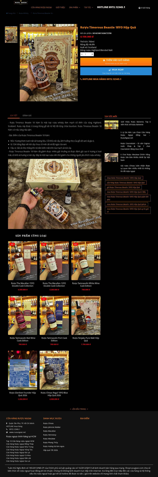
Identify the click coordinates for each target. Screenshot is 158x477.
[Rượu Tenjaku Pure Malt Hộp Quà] (85, 315)
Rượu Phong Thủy (50, 442)
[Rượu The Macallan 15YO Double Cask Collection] (22, 260)
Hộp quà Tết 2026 (50, 450)
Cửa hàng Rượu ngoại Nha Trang (19, 447)
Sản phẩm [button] (74, 7)
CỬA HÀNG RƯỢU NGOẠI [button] (41, 7)
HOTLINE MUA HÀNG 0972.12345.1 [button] (101, 79)
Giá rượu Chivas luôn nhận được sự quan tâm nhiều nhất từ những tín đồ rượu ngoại (135, 168)
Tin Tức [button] (87, 7)
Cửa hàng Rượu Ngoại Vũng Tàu (19, 449)
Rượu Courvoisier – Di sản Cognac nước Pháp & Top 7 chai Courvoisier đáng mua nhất (135, 146)
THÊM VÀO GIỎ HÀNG (117, 62)
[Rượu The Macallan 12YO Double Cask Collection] (54, 260)
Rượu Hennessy (49, 435)
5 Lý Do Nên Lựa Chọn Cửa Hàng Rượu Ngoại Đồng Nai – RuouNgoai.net (135, 135)
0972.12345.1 (14, 429)
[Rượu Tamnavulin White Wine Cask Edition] (85, 260)
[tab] (14, 115)
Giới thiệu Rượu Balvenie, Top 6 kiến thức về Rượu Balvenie (136, 123)
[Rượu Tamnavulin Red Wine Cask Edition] (22, 315)
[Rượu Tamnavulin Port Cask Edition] (54, 315)
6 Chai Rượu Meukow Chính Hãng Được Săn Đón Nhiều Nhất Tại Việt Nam (135, 157)
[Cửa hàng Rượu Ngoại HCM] (21, 2)
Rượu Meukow (49, 438)
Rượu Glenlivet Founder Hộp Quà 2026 (22, 394)
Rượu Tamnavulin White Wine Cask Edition (85, 284)
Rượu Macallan (49, 431)
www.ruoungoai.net (17, 432)
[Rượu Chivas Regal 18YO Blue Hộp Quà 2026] (54, 370)
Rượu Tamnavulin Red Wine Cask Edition (22, 339)
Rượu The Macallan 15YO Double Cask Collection (22, 284)
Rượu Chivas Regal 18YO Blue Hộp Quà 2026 (54, 394)
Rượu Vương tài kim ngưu (53, 446)
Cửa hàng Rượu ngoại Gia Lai (18, 461)
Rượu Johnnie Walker (52, 427)
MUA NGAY (116, 71)
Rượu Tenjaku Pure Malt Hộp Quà (86, 339)
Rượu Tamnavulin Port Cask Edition (54, 339)
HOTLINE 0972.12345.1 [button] (111, 7)
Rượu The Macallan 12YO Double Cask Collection (54, 284)
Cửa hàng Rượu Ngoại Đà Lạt (18, 452)
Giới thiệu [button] (60, 7)
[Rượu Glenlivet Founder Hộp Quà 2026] (22, 370)
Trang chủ (11, 13)
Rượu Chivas (48, 423)
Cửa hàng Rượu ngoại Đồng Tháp (20, 444)
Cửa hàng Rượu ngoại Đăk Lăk (18, 458)
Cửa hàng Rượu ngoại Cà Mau (18, 455)
